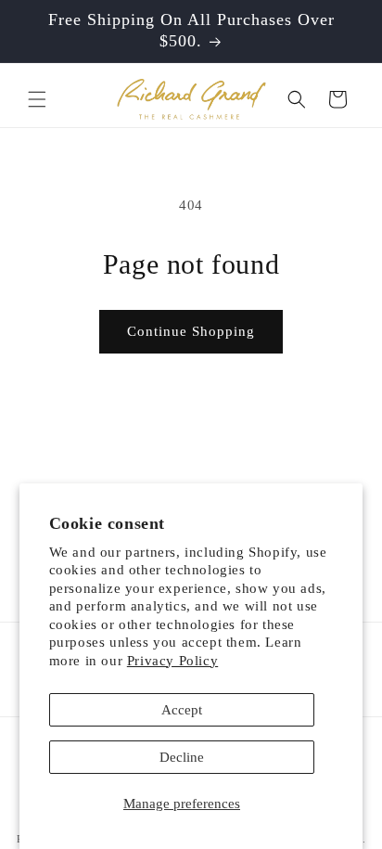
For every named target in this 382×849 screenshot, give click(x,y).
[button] (37, 99)
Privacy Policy (172, 660)
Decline (181, 757)
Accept (181, 709)
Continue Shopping (191, 331)
